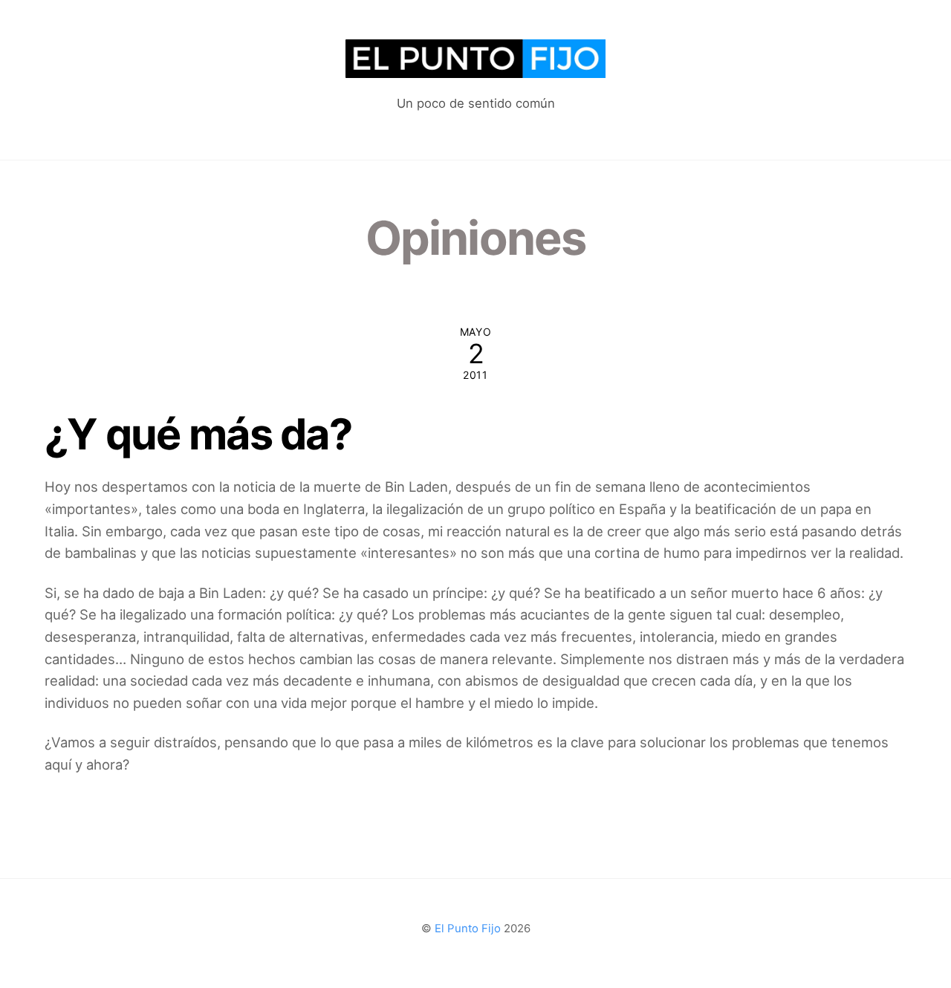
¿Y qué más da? (198, 434)
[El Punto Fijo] (475, 70)
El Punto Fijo (468, 928)
